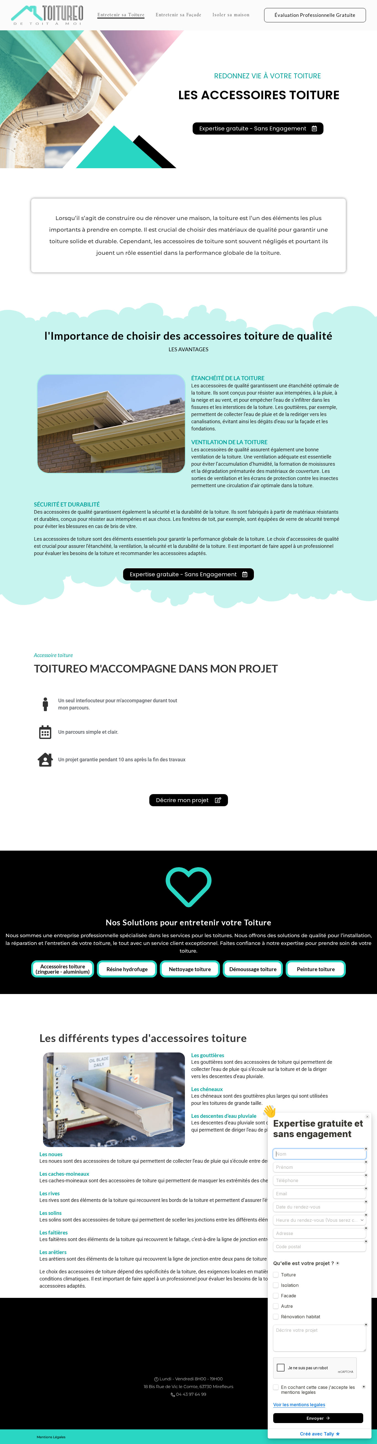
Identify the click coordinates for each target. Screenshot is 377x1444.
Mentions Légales (51, 1437)
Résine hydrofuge (127, 969)
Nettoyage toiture (190, 969)
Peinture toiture (316, 969)
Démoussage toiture (253, 969)
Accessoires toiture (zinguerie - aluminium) (63, 969)
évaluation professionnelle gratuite (315, 15)
